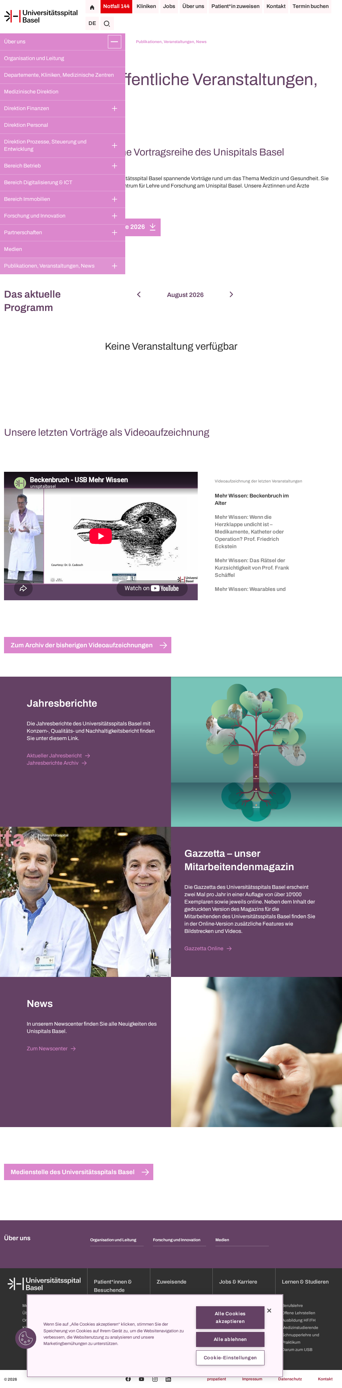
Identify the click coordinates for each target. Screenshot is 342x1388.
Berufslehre (292, 1305)
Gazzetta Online (203, 948)
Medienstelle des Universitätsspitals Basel (73, 1171)
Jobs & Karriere (238, 1282)
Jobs (169, 6)
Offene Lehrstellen (298, 1313)
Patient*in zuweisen (235, 6)
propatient (216, 1379)
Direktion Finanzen (26, 108)
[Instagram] (155, 1379)
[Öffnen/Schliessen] (114, 41)
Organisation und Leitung (34, 58)
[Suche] (107, 23)
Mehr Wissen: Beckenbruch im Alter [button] (252, 499)
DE (92, 23)
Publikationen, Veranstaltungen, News (49, 266)
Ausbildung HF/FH (299, 1320)
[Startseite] (40, 16)
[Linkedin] (168, 1379)
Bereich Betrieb (22, 165)
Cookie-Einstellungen (230, 1357)
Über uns (193, 6)
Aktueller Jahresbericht (54, 755)
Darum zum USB (297, 1349)
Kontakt (276, 6)
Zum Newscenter (47, 1048)
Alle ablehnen (230, 1339)
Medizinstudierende (300, 1327)
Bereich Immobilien (27, 199)
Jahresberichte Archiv (52, 763)
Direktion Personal (26, 125)
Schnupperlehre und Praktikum (300, 1339)
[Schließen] (269, 1310)
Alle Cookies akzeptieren (230, 1317)
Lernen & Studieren (305, 1282)
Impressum (252, 1379)
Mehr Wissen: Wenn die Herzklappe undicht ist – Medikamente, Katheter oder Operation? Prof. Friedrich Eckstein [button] (249, 531)
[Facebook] (128, 1379)
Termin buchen (311, 6)
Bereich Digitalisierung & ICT (38, 182)
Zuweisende (171, 1282)
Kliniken (146, 6)
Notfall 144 (116, 6)
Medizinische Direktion (31, 91)
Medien (13, 249)
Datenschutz (290, 1379)
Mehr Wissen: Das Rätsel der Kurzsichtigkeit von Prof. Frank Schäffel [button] (252, 568)
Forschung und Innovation (34, 216)
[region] (155, 1335)
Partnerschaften (23, 232)
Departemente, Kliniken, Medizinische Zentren (59, 75)
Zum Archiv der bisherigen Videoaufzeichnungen (82, 645)
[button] (25, 1338)
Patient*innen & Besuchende (113, 1286)
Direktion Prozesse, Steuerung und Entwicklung (46, 145)
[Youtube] (141, 1379)
